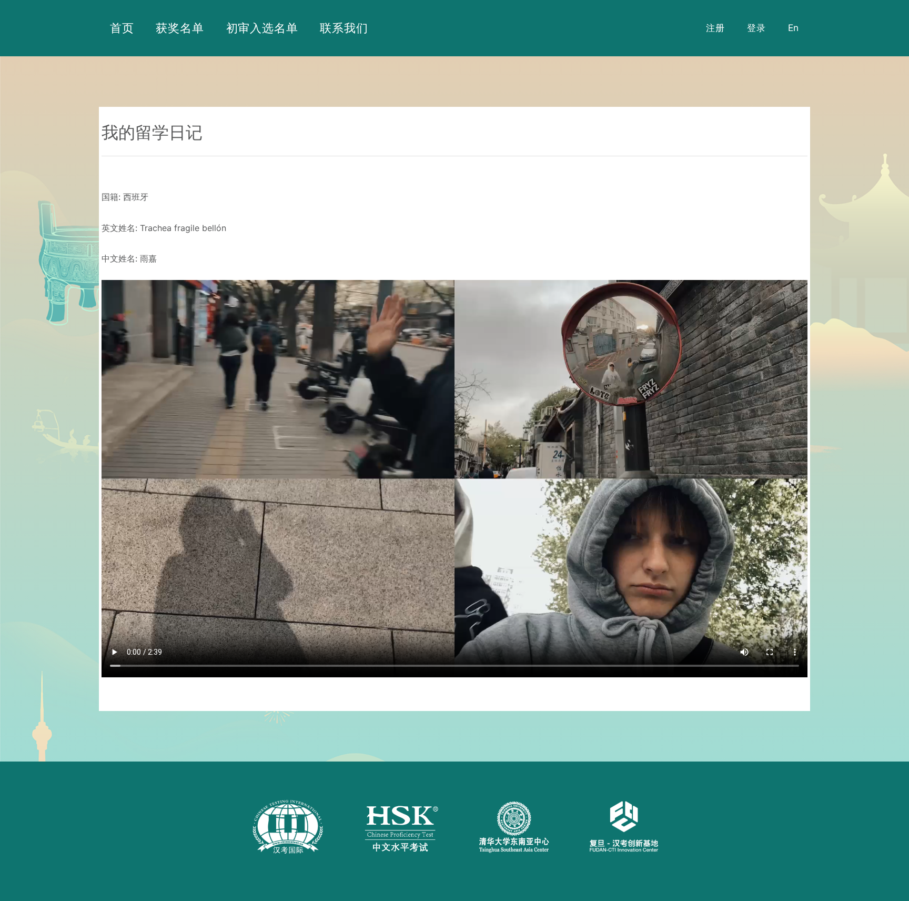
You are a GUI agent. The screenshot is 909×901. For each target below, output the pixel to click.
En (794, 27)
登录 (756, 27)
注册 (715, 27)
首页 (122, 28)
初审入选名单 (262, 28)
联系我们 (344, 28)
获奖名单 (180, 28)
